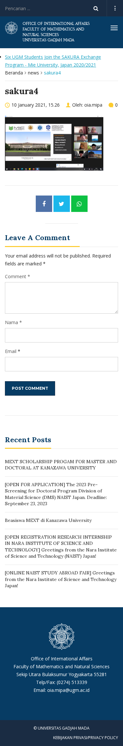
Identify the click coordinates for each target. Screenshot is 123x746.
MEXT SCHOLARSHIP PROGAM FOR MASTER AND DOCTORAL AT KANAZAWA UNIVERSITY (61, 465)
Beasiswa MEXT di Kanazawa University (48, 520)
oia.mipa (93, 105)
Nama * (13, 322)
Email (10, 351)
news (33, 73)
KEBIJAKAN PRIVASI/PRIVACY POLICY (85, 737)
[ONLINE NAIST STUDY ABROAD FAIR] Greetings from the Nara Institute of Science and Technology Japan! (60, 579)
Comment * (17, 276)
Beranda (14, 73)
